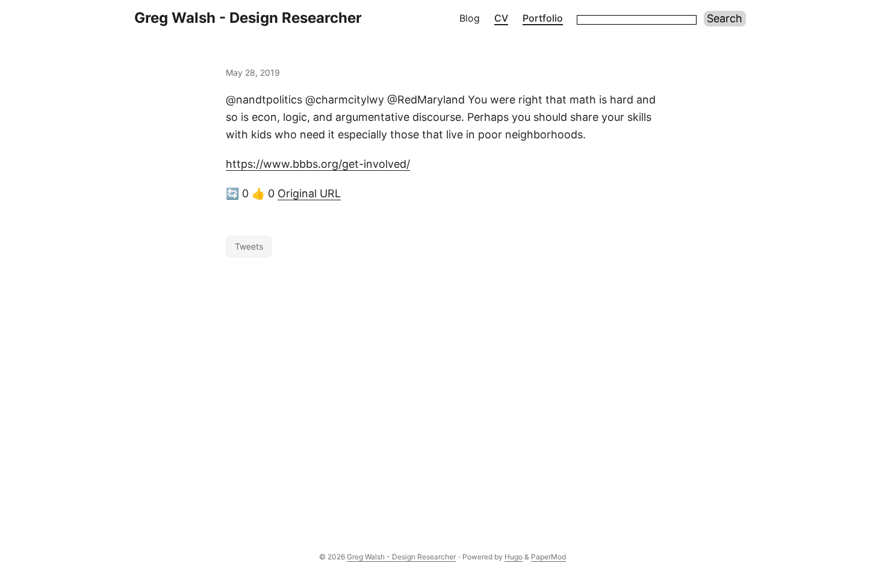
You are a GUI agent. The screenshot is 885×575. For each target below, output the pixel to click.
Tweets (249, 246)
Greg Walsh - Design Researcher (248, 17)
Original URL (309, 193)
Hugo (514, 556)
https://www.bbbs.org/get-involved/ (318, 164)
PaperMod (548, 556)
